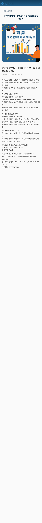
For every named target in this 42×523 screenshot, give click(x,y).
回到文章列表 (7, 11)
